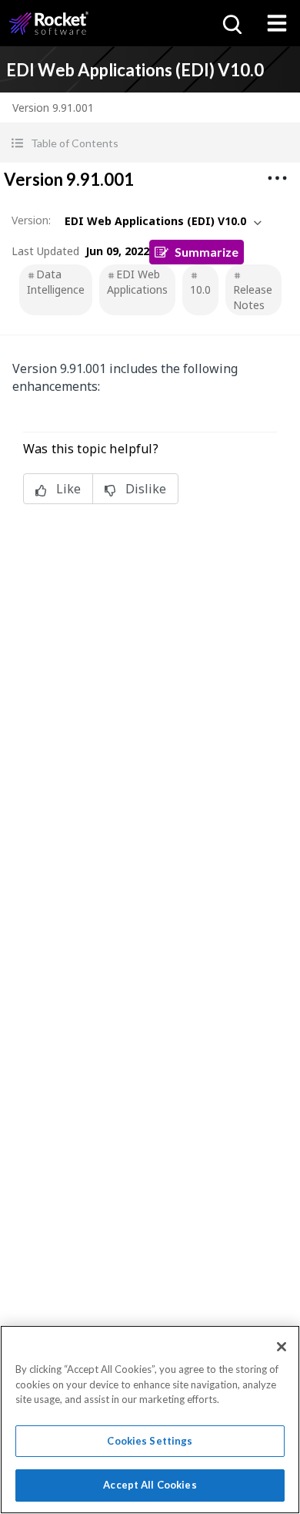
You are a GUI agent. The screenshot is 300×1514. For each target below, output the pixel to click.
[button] (150, 143)
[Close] (281, 1347)
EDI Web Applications (137, 282)
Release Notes (252, 297)
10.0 (200, 289)
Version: (31, 220)
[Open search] (230, 23)
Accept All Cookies (149, 1485)
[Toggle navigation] (277, 23)
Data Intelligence (56, 282)
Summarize (206, 251)
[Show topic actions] (277, 178)
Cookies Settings (149, 1441)
